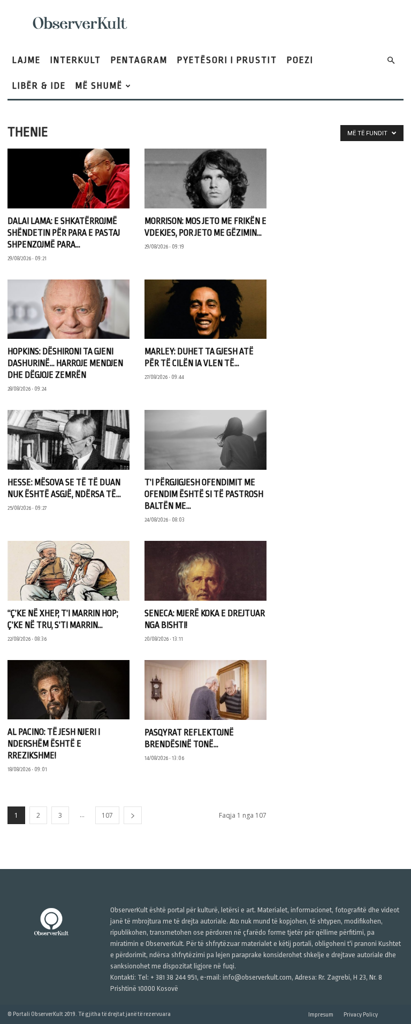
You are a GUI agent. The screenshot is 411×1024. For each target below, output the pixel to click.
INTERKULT (75, 60)
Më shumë (99, 86)
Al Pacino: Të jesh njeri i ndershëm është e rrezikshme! (53, 744)
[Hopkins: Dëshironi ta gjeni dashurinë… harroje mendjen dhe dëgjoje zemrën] (68, 309)
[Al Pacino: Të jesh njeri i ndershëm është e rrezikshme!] (68, 690)
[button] (391, 61)
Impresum (320, 1014)
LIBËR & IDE (39, 86)
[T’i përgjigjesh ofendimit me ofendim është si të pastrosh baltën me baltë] (205, 440)
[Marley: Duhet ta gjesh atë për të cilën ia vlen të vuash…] (205, 309)
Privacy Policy (361, 1014)
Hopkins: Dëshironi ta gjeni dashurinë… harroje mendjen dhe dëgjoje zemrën (65, 363)
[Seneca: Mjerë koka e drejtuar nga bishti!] (205, 571)
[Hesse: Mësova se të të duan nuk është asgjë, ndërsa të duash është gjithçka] (68, 440)
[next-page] (133, 815)
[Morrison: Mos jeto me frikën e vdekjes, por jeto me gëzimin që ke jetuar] (205, 178)
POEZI (300, 60)
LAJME (26, 60)
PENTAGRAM (139, 60)
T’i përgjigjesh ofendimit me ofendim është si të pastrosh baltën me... (203, 494)
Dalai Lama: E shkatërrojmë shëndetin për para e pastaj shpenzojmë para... (63, 233)
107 (107, 815)
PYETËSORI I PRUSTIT (227, 60)
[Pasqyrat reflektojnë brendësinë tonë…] (205, 690)
